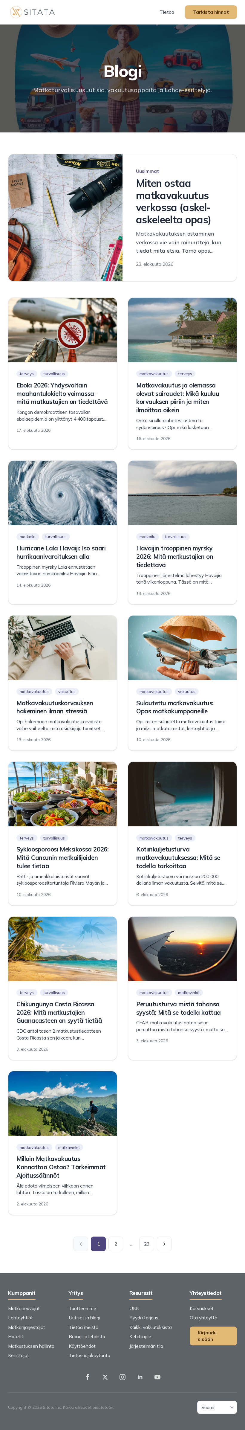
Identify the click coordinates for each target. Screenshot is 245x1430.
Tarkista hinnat (211, 12)
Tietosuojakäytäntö (89, 1355)
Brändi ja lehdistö (87, 1336)
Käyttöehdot (82, 1346)
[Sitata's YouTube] (157, 1377)
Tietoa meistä (83, 1327)
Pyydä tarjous (143, 1318)
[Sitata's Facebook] (87, 1377)
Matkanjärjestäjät (26, 1327)
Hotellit (15, 1336)
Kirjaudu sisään (207, 1336)
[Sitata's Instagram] (122, 1377)
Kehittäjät (18, 1355)
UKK (134, 1308)
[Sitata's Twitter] (105, 1377)
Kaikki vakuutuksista (150, 1327)
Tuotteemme (82, 1308)
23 (146, 1244)
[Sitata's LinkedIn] (140, 1377)
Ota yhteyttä (203, 1318)
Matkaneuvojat (24, 1308)
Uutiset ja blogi (84, 1318)
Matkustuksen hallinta (31, 1346)
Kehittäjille (140, 1336)
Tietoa (167, 12)
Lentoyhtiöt (20, 1318)
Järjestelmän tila (146, 1346)
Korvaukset (202, 1308)
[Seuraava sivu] (164, 1244)
